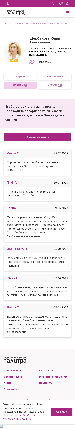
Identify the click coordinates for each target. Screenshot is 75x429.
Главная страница (12, 23)
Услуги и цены (13, 377)
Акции (8, 383)
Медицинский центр (53, 377)
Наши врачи (29, 23)
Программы (12, 389)
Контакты (46, 371)
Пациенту (45, 383)
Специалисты (13, 371)
